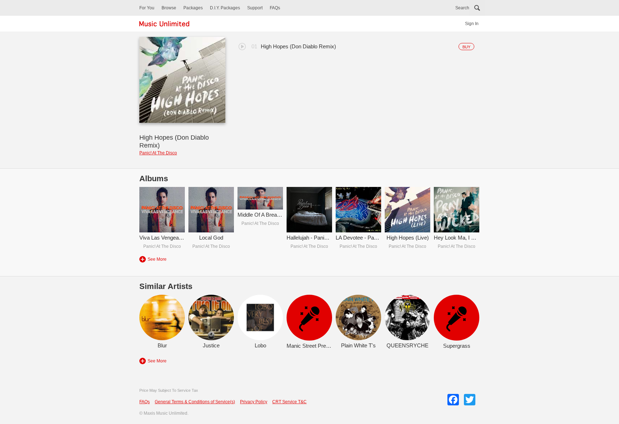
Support (255, 7)
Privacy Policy (253, 401)
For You (146, 7)
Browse (169, 7)
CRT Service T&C (289, 401)
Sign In (472, 23)
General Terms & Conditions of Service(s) (195, 401)
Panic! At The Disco (158, 152)
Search (462, 7)
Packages (193, 7)
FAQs (275, 7)
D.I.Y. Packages (225, 7)
